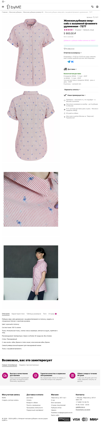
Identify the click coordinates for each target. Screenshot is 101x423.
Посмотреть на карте (83, 409)
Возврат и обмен (32, 402)
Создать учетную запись (10, 400)
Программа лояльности (35, 407)
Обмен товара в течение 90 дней (87, 374)
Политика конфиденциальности (61, 412)
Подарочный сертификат (35, 410)
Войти (4, 397)
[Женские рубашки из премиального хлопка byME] (14, 6)
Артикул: (90, 17)
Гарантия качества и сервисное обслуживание (53, 374)
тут (80, 84)
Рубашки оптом (56, 407)
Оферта (53, 410)
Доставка (30, 397)
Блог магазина (56, 402)
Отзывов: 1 (78, 30)
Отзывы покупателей (58, 405)
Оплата (29, 400)
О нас (53, 400)
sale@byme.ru (80, 407)
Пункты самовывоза (33, 405)
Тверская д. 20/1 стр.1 (58, 397)
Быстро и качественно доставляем (19, 374)
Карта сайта (55, 415)
